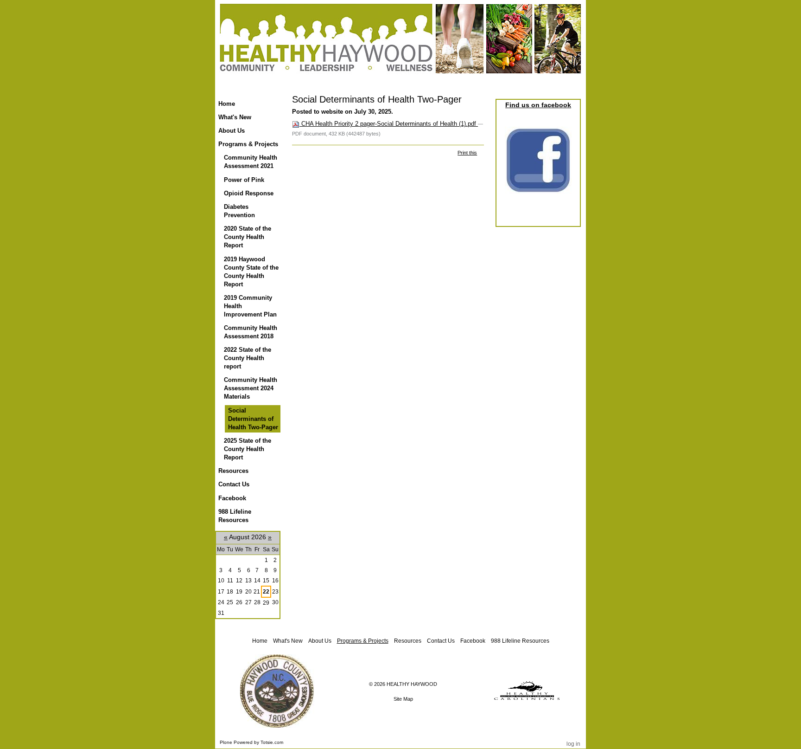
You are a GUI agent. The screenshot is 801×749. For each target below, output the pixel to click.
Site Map (403, 699)
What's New (288, 641)
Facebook (472, 641)
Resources (407, 641)
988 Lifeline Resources (520, 641)
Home (226, 103)
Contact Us (441, 641)
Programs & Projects (362, 641)
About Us (319, 641)
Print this (467, 152)
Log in (573, 744)
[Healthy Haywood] (400, 46)
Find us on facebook (538, 105)
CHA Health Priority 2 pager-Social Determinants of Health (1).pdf (388, 123)
